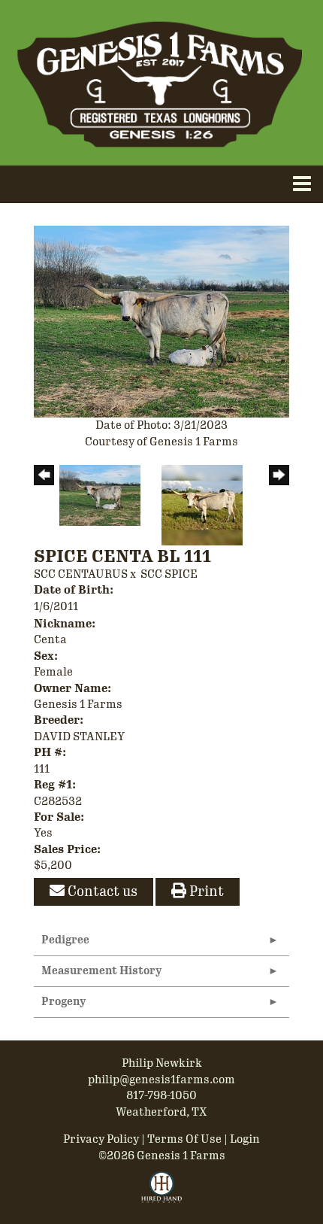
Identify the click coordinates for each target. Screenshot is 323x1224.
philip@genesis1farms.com (161, 1079)
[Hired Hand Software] (162, 1193)
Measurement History (101, 970)
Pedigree (65, 940)
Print (205, 891)
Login (245, 1139)
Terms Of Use (184, 1139)
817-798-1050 (161, 1095)
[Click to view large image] (161, 320)
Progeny (63, 1001)
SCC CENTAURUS (81, 574)
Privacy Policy (101, 1139)
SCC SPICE (169, 574)
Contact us (101, 891)
